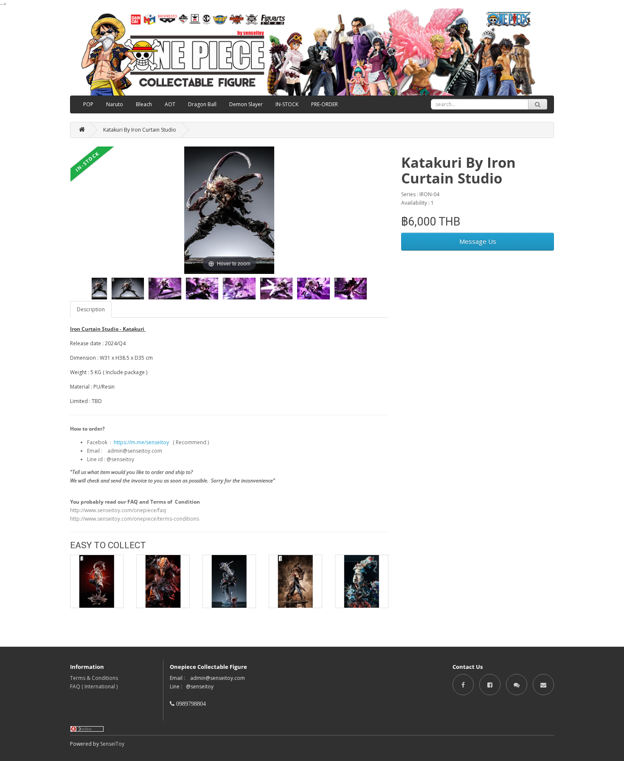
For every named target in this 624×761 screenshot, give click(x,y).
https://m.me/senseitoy (141, 442)
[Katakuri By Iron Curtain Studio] (99, 288)
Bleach (144, 104)
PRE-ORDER (324, 104)
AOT (170, 104)
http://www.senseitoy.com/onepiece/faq (118, 510)
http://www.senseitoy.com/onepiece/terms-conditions (134, 518)
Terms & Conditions (94, 678)
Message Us (477, 241)
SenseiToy (112, 743)
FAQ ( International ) (94, 686)
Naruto (114, 104)
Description (91, 309)
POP (88, 104)
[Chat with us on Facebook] (517, 684)
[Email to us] (543, 684)
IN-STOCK (286, 104)
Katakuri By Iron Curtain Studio (139, 129)
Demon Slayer (246, 104)
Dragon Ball (202, 104)
